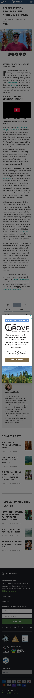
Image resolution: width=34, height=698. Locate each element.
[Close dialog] (30, 317)
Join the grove (17, 360)
